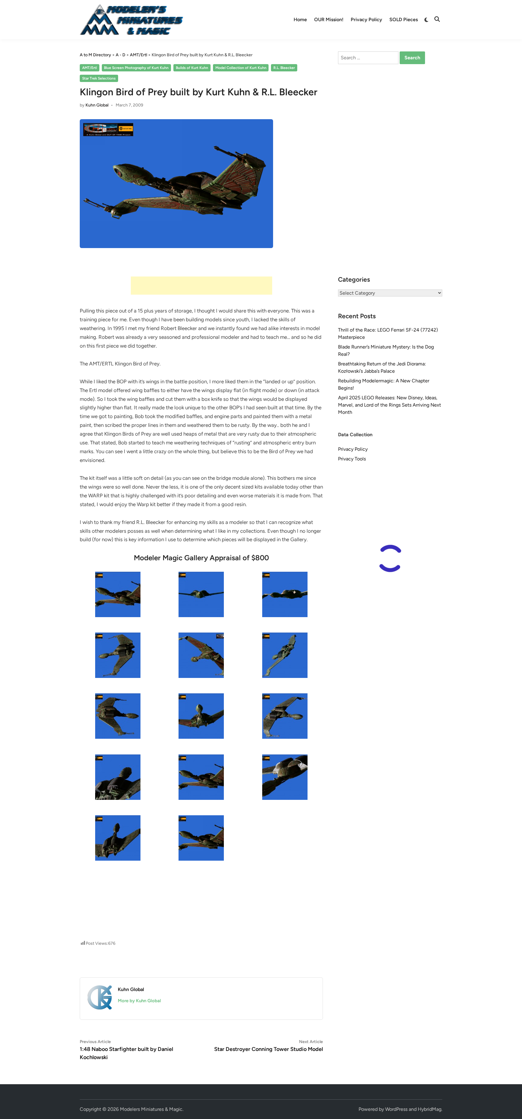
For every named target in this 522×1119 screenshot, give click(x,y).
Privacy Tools (352, 459)
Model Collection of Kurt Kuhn (240, 68)
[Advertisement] (201, 285)
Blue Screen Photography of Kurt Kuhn (136, 68)
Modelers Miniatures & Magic (151, 1109)
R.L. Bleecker (284, 68)
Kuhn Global (96, 105)
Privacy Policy (366, 19)
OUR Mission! (328, 19)
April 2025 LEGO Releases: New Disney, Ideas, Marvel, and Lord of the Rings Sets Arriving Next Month (389, 405)
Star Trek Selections (99, 78)
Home (300, 19)
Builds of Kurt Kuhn (192, 68)
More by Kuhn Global (139, 1000)
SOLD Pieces (403, 19)
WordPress (396, 1109)
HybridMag (429, 1109)
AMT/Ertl (89, 68)
